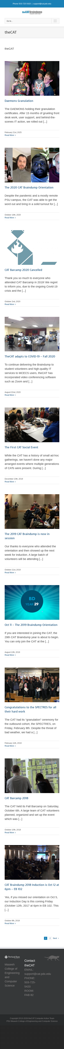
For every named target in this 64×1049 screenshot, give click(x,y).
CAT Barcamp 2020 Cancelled (23, 270)
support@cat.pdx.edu (42, 4)
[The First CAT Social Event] (32, 425)
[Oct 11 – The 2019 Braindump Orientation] (32, 602)
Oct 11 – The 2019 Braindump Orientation (31, 625)
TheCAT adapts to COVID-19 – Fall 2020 (30, 356)
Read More (9, 135)
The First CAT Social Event (21, 447)
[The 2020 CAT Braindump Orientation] (32, 165)
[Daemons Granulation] (32, 78)
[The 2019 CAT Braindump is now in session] (32, 511)
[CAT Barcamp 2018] (32, 775)
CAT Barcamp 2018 (16, 798)
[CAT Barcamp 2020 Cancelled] (32, 247)
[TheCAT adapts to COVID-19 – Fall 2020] (32, 334)
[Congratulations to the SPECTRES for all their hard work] (32, 685)
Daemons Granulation (19, 101)
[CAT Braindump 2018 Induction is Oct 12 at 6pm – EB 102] (32, 862)
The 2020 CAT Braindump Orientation (29, 187)
